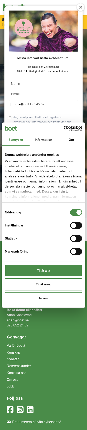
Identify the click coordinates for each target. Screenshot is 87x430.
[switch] (76, 225)
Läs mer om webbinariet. (56, 71)
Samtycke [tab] (15, 139)
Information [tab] (43, 139)
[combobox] (16, 104)
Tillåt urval (43, 284)
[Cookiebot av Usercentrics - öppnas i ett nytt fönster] (63, 128)
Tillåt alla (43, 270)
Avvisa (43, 298)
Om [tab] (71, 139)
